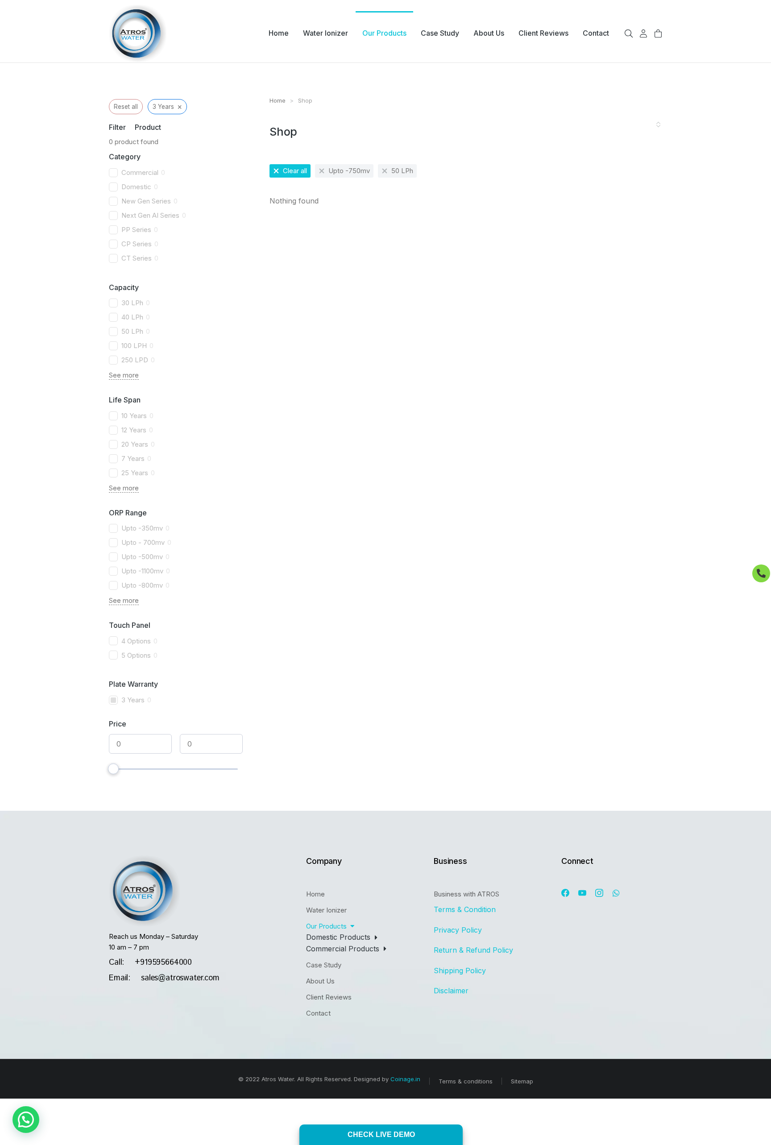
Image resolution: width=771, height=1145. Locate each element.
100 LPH (134, 345)
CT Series (136, 258)
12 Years (133, 430)
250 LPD (134, 360)
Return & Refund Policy (474, 950)
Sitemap (522, 1081)
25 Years (134, 473)
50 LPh (132, 331)
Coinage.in (405, 1079)
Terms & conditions (466, 1081)
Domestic (136, 187)
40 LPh (132, 317)
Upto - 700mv (143, 542)
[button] (25, 1119)
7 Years (133, 458)
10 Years (134, 415)
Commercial (139, 172)
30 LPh (132, 303)
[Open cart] (658, 33)
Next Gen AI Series (150, 215)
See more (124, 375)
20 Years (134, 444)
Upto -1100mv (142, 571)
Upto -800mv (142, 585)
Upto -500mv (142, 556)
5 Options (136, 655)
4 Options (136, 641)
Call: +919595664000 (150, 962)
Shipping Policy (461, 970)
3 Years (133, 700)
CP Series (136, 244)
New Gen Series (146, 201)
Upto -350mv (142, 528)
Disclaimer (451, 990)
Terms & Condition (466, 909)
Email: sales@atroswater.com (164, 978)
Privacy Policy (458, 929)
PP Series (136, 229)
